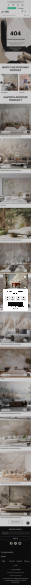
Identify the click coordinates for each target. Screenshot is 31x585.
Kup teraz (15, 304)
